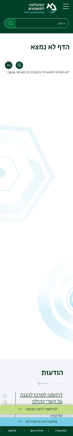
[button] (56, 384)
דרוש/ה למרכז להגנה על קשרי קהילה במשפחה (41, 402)
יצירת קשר (36, 431)
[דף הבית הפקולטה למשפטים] (30, 10)
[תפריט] (66, 8)
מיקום (12, 431)
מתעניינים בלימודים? (41, 422)
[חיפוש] (10, 23)
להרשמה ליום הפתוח (41, 409)
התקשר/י (61, 431)
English (8, 65)
